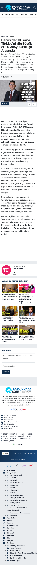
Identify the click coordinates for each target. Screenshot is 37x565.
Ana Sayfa (11, 470)
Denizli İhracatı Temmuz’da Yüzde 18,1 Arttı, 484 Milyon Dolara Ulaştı (27, 319)
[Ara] (34, 7)
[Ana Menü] (2, 7)
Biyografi (10, 533)
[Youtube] (24, 409)
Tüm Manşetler (9, 424)
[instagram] (24, 465)
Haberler (4, 36)
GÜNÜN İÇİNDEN (8, 441)
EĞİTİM (14, 438)
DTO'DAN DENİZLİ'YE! (9, 14)
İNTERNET (14, 515)
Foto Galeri (11, 518)
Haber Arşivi (8, 429)
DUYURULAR (15, 503)
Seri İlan (10, 528)
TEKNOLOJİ (14, 505)
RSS (6, 453)
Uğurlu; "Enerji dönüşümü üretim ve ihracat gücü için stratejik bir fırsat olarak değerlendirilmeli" (26, 299)
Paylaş (6, 104)
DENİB (12, 36)
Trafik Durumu (8, 420)
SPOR (29, 436)
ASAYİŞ (22, 434)
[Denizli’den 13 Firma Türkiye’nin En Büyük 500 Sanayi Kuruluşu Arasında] (18, 91)
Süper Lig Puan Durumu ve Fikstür (23, 553)
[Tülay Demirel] (6, 270)
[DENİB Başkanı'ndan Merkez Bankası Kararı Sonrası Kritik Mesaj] (27, 330)
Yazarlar (10, 523)
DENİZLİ (23, 14)
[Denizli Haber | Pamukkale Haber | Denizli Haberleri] (18, 7)
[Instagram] (20, 409)
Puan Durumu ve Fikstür (12, 422)
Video (9, 520)
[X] (16, 409)
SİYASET (6, 438)
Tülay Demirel (18, 269)
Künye (9, 538)
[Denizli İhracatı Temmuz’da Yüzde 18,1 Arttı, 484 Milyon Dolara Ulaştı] (27, 311)
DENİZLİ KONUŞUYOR (18, 500)
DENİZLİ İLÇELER (8, 436)
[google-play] (18, 445)
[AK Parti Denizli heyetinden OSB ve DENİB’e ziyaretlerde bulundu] (10, 330)
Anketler (10, 535)
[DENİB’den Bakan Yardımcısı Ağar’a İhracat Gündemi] (10, 311)
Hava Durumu (8, 418)
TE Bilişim (23, 459)
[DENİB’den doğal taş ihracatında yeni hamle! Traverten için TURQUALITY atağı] (10, 288)
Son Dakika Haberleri (11, 426)
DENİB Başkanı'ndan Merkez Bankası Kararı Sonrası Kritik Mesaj (26, 337)
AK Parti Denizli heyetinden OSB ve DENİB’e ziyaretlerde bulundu (8, 338)
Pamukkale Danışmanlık (20, 513)
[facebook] (9, 465)
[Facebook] (13, 409)
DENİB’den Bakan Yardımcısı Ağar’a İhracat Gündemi (7, 318)
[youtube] (31, 465)
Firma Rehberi (12, 525)
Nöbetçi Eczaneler (10, 415)
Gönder (6, 372)
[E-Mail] (14, 272)
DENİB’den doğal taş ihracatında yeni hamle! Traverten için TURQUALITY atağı (9, 297)
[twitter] (16, 465)
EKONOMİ (20, 436)
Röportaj (10, 530)
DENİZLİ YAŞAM (25, 438)
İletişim (10, 540)
